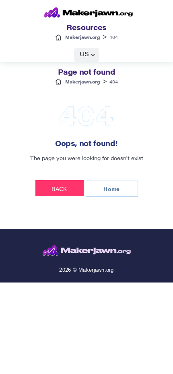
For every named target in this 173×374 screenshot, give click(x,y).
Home (111, 189)
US (84, 55)
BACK (59, 189)
